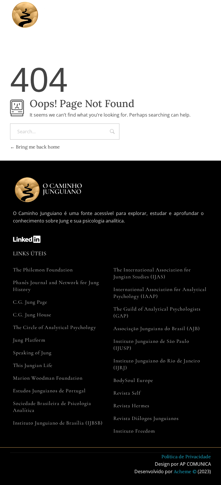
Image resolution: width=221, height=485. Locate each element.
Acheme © (185, 471)
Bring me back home (37, 147)
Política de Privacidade (186, 456)
